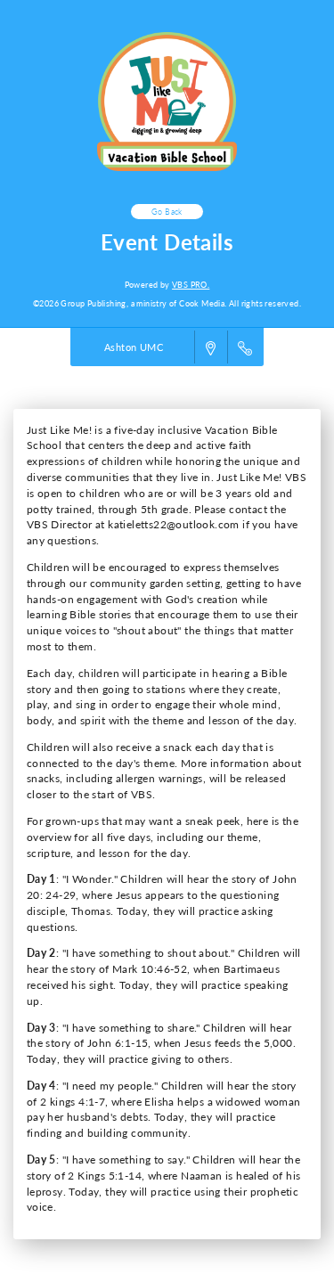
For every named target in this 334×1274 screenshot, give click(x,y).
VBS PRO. (190, 284)
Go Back (167, 211)
